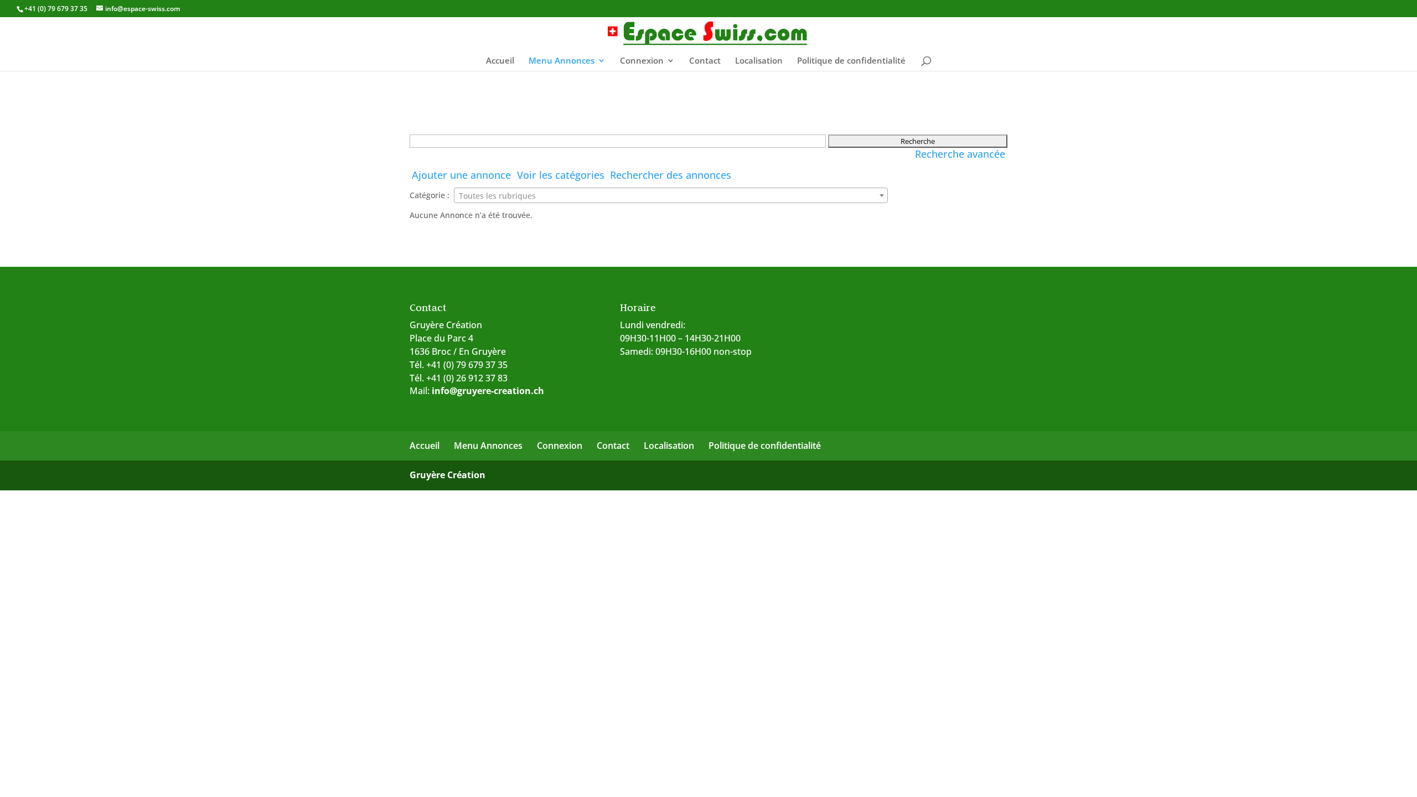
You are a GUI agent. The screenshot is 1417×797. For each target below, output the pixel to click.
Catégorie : (429, 195)
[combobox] (671, 195)
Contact (705, 61)
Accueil (500, 61)
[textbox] (670, 196)
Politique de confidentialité (851, 61)
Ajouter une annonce (461, 175)
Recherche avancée (960, 154)
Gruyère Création (447, 475)
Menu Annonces (561, 61)
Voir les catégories (560, 175)
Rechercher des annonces (670, 175)
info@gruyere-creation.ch (488, 391)
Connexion (642, 61)
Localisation (759, 61)
